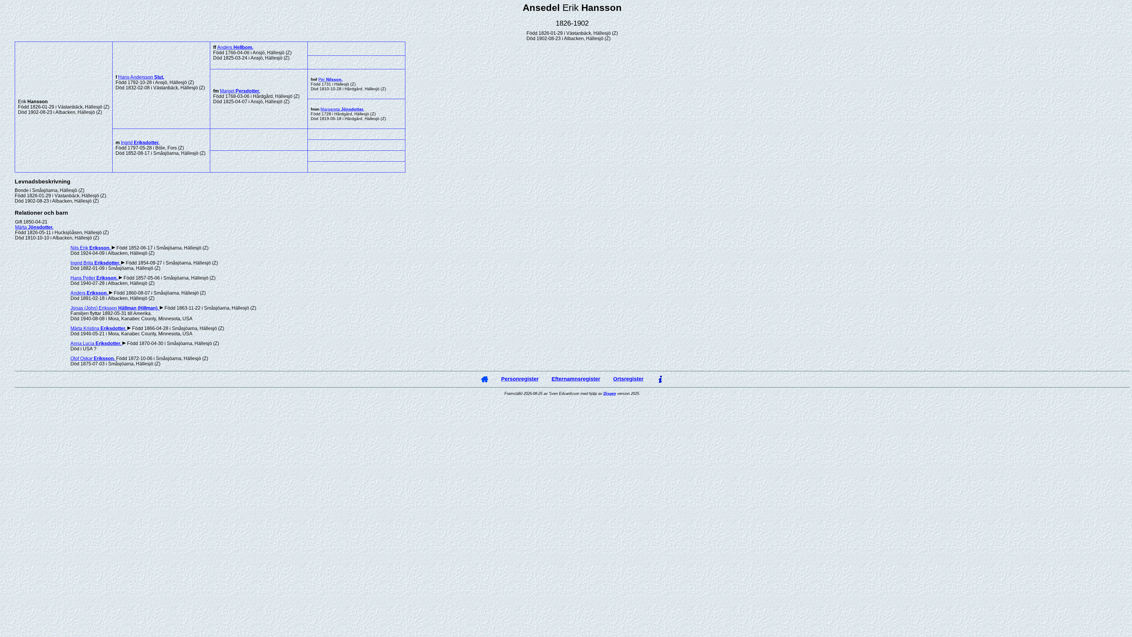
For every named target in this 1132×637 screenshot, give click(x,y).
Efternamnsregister (576, 379)
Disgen (609, 393)
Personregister (520, 379)
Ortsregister (628, 379)
